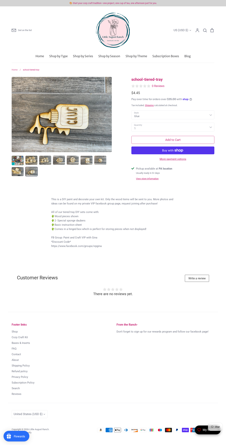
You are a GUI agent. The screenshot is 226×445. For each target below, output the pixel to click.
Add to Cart (173, 140)
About (15, 360)
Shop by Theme (136, 56)
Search (16, 388)
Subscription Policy (23, 382)
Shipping (149, 105)
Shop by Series (83, 56)
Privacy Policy (20, 377)
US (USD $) (181, 30)
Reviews (16, 394)
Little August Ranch (39, 429)
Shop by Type (58, 56)
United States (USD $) (28, 414)
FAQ (14, 348)
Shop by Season (109, 56)
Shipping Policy (21, 365)
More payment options (173, 159)
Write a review (197, 278)
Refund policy (20, 371)
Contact (16, 354)
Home (39, 56)
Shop (15, 331)
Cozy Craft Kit (20, 337)
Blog (187, 56)
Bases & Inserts (21, 343)
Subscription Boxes (165, 56)
